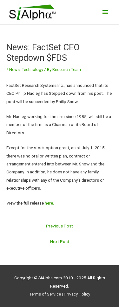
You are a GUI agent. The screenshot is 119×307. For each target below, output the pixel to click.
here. (49, 203)
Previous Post (59, 225)
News (14, 69)
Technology (32, 69)
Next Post (59, 241)
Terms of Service (45, 294)
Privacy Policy (77, 294)
